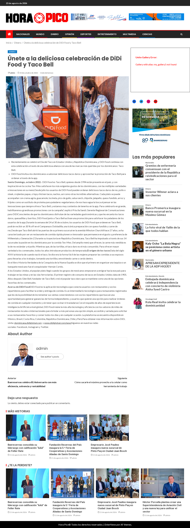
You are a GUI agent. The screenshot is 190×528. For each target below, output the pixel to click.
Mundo (40, 34)
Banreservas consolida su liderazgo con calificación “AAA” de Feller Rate (26, 448)
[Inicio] (9, 34)
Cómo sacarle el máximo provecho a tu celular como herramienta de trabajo (101, 382)
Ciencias (147, 34)
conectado (35, 403)
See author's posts (50, 356)
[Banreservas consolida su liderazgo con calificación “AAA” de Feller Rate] (26, 428)
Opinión (69, 34)
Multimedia (129, 34)
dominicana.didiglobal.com (28, 322)
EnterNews (110, 524)
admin (12, 73)
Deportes (85, 34)
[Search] (181, 34)
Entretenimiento (107, 34)
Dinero (55, 34)
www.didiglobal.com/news (57, 322)
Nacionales (23, 34)
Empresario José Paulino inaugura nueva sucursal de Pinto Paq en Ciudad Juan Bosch (109, 448)
